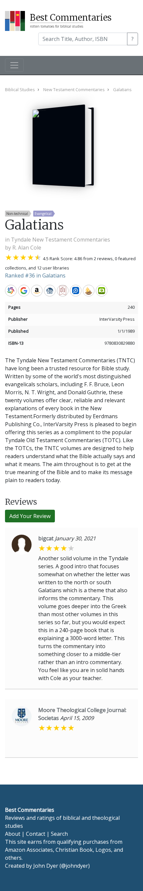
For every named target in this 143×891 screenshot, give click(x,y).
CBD (50, 290)
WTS (63, 290)
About (12, 833)
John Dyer (45, 865)
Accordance (88, 290)
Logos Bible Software (75, 290)
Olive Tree (101, 290)
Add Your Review (30, 516)
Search (59, 833)
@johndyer (74, 865)
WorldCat (11, 290)
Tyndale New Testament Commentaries (60, 239)
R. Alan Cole (26, 247)
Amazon (37, 290)
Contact (35, 833)
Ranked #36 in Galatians (35, 275)
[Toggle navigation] (14, 65)
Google (24, 290)
